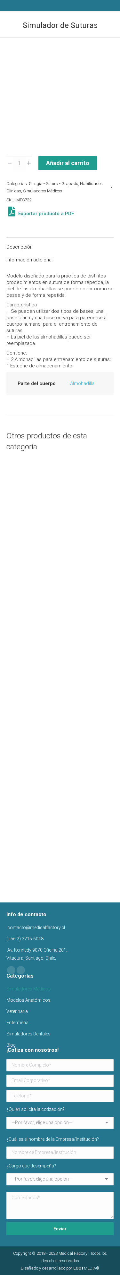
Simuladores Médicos (42, 191)
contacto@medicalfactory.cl (35, 927)
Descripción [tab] (19, 247)
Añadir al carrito (67, 163)
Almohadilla (82, 383)
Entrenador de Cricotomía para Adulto (60, 655)
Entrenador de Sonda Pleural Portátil (60, 761)
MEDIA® (86, 1268)
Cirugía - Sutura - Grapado (53, 183)
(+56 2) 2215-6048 (25, 938)
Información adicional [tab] (29, 260)
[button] (103, 638)
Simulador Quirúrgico (60, 549)
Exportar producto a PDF (45, 213)
